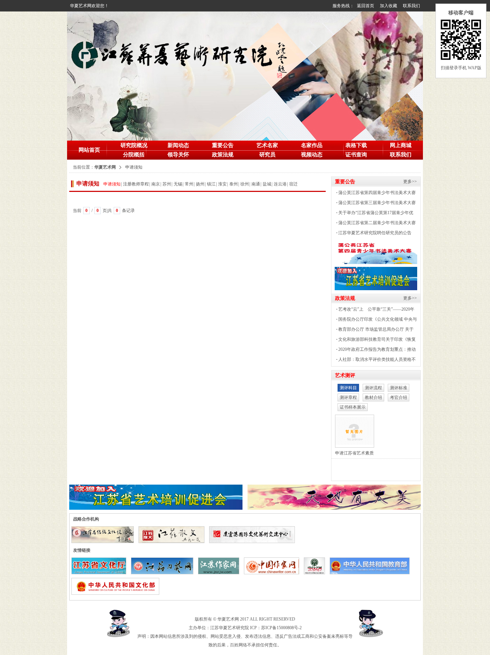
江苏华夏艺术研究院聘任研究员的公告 (374, 232)
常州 (189, 184)
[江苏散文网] (173, 532)
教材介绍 (373, 397)
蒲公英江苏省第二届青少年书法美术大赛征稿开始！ (375, 224)
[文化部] (117, 583)
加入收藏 (388, 5)
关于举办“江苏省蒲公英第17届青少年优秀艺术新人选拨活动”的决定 (374, 214)
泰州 (233, 184)
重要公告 (223, 145)
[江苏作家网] (220, 563)
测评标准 (398, 387)
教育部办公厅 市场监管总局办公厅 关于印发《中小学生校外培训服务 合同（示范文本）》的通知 (374, 330)
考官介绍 (398, 397)
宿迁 (293, 184)
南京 (155, 184)
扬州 (200, 184)
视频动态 (311, 154)
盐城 (267, 184)
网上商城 (400, 145)
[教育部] (371, 563)
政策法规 (223, 154)
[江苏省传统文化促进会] (104, 532)
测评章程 (348, 397)
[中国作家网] (273, 563)
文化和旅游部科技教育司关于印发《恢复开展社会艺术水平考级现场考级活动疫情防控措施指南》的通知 (375, 340)
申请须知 (112, 184)
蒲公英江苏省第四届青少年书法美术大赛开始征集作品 (375, 194)
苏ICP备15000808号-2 (281, 627)
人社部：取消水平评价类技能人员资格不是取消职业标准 (375, 360)
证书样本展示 (353, 407)
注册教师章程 (136, 184)
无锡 (178, 184)
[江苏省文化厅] (100, 563)
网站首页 (89, 150)
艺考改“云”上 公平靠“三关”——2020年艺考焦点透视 (374, 310)
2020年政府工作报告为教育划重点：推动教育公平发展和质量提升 (375, 350)
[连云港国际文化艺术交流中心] (254, 532)
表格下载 (356, 145)
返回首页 (365, 5)
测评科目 (348, 387)
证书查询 (356, 154)
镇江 (211, 184)
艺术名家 (267, 145)
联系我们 (411, 5)
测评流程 (373, 387)
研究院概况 (134, 145)
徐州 (244, 184)
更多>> (410, 181)
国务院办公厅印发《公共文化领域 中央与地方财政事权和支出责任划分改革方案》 (376, 320)
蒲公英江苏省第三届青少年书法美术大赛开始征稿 (375, 204)
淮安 (222, 184)
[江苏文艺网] (164, 563)
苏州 (166, 184)
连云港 (280, 184)
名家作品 (311, 145)
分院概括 (134, 154)
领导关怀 (178, 154)
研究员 (267, 154)
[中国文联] (316, 563)
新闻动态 (178, 145)
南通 (255, 184)
